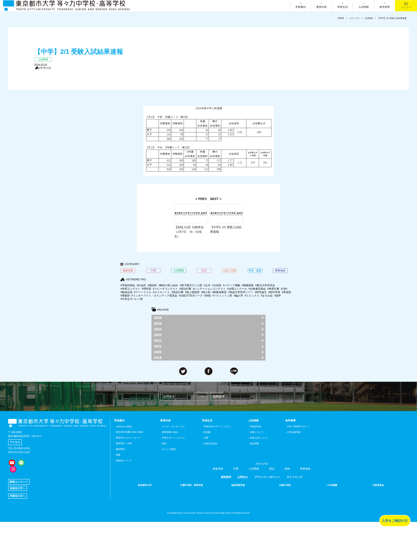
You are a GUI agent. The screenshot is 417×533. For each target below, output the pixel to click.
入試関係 (254, 468)
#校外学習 (274, 292)
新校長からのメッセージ (128, 437)
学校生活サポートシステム (217, 426)
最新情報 (218, 468)
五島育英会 (378, 485)
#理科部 (146, 288)
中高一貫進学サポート (298, 426)
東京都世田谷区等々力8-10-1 (25, 436)
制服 (118, 454)
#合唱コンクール (237, 288)
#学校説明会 (128, 285)
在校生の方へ (17, 488)
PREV (202, 199)
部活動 (207, 432)
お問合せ (169, 396)
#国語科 (152, 285)
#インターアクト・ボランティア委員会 (154, 295)
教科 (164, 443)
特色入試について (259, 438)
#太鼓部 (216, 285)
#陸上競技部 (192, 292)
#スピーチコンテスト (165, 288)
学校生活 (342, 7)
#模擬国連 (248, 285)
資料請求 (219, 396)
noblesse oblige (124, 426)
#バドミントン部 (222, 295)
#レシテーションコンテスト (209, 288)
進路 (287, 468)
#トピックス (252, 295)
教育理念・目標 (124, 443)
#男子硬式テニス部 (191, 285)
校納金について (124, 460)
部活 (271, 468)
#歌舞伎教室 (219, 292)
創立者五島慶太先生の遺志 (129, 432)
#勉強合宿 (126, 292)
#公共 (207, 285)
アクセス (15, 442)
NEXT (214, 199)
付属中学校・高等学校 (191, 485)
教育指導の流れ (170, 432)
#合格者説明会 (257, 288)
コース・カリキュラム (173, 426)
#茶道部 (286, 292)
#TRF (284, 289)
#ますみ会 (267, 295)
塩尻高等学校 (238, 485)
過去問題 (254, 443)
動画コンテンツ (19, 481)
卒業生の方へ (17, 496)
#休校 (207, 295)
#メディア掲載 (231, 285)
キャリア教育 (169, 449)
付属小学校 (285, 485)
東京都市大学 (145, 485)
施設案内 (120, 449)
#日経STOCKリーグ (190, 295)
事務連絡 (305, 468)
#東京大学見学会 (265, 285)
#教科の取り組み (168, 285)
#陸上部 (205, 292)
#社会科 (141, 285)
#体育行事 (273, 288)
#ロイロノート (161, 292)
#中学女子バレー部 (132, 299)
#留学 (277, 295)
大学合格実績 (294, 432)
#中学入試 (45, 68)
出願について (257, 432)
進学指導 (384, 7)
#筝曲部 (125, 295)
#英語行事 (177, 292)
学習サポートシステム (173, 438)
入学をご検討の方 (395, 520)
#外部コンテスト (130, 288)
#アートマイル (142, 292)
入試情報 (363, 7)
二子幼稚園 (331, 485)
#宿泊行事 (185, 288)
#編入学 (238, 295)
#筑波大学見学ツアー (240, 292)
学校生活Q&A (210, 443)
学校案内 (300, 7)
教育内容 (321, 7)
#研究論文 (261, 292)
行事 (206, 438)
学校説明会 (255, 426)
